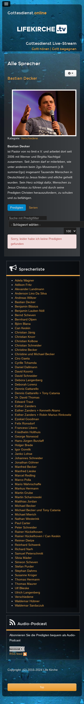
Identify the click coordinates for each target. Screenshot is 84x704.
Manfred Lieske (25, 471)
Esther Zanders (25, 406)
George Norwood (26, 436)
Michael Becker (25, 505)
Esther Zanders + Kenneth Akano (37, 410)
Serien (33, 207)
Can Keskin (22, 328)
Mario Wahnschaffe (28, 484)
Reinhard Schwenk (27, 544)
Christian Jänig (25, 332)
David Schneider (26, 375)
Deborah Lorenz (26, 384)
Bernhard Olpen (26, 319)
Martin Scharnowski (28, 497)
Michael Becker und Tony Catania (38, 510)
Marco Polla (23, 479)
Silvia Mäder (23, 557)
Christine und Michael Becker (35, 354)
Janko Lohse (23, 453)
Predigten (16, 207)
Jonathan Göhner (27, 462)
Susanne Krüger (26, 575)
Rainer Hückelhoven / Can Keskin (38, 536)
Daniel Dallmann (26, 367)
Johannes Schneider (29, 458)
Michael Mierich (25, 514)
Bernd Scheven (25, 315)
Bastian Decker (22, 78)
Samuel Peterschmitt (29, 553)
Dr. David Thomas (27, 397)
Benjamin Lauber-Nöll (29, 310)
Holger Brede (24, 445)
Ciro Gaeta (22, 358)
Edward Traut (24, 401)
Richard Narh (24, 549)
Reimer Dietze (24, 540)
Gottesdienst (27, 13)
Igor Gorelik (23, 449)
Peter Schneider (26, 527)
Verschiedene (29, 138)
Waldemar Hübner (27, 601)
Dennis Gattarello (27, 388)
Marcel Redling (25, 475)
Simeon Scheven (26, 562)
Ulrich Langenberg (27, 592)
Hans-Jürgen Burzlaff (29, 440)
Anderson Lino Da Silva (31, 293)
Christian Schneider (28, 345)
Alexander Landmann (29, 289)
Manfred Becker (26, 466)
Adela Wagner (24, 280)
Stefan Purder (24, 566)
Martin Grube (24, 492)
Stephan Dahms (26, 570)
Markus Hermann (27, 488)
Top (42, 687)
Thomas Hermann (27, 579)
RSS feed (15, 653)
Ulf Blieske (22, 588)
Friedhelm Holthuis (27, 432)
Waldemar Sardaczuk (29, 605)
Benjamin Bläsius (26, 306)
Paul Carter (22, 523)
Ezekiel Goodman (27, 419)
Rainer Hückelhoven (28, 531)
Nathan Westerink (27, 518)
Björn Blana (23, 323)
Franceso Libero (26, 427)
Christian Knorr (25, 336)
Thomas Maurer (26, 583)
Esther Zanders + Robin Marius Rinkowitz (43, 414)
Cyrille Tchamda (26, 362)
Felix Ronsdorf (25, 423)
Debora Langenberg (28, 380)
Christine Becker (26, 349)
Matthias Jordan (26, 501)
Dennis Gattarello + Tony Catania (37, 393)
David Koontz (24, 371)
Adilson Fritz (23, 284)
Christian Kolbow (26, 341)
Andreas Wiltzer (25, 297)
